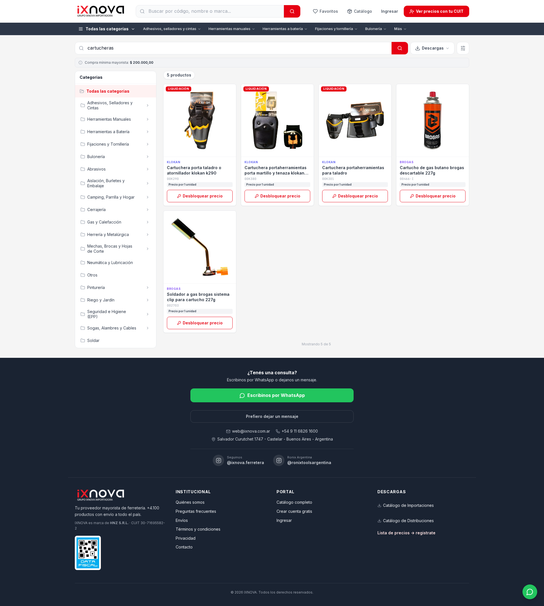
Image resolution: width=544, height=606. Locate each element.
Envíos (182, 520)
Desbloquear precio (203, 196)
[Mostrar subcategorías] (147, 105)
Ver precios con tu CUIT (440, 11)
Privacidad (186, 538)
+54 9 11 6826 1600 (300, 431)
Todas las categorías (107, 28)
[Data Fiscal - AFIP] (88, 553)
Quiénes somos (190, 502)
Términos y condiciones (198, 529)
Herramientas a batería (283, 28)
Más (398, 28)
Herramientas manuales (229, 28)
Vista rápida (203, 150)
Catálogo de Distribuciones (408, 520)
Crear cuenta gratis (294, 511)
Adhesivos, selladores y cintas (169, 28)
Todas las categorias (107, 91)
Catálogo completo (294, 502)
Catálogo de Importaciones (408, 505)
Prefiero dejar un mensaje (272, 416)
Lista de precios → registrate (406, 532)
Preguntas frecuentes (196, 511)
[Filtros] (463, 48)
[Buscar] (292, 11)
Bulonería (373, 28)
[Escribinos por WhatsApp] (529, 591)
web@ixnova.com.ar (251, 431)
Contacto (184, 547)
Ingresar (389, 11)
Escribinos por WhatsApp (276, 395)
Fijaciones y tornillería (334, 28)
